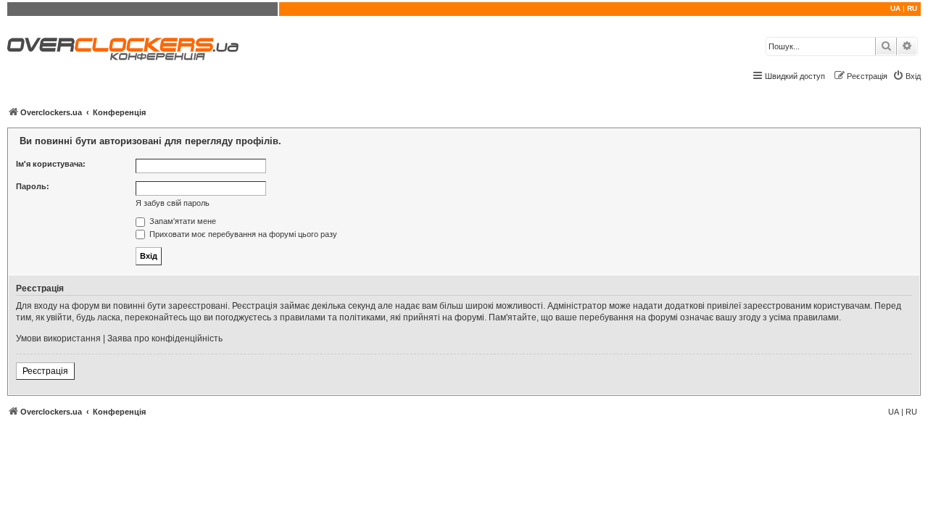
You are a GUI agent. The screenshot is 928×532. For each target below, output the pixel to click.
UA (895, 8)
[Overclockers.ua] (123, 49)
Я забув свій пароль (173, 203)
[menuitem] (906, 76)
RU (912, 8)
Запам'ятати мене (181, 221)
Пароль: (32, 186)
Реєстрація (45, 371)
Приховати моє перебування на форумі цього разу (242, 234)
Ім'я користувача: (51, 163)
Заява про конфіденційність (165, 338)
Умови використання (58, 338)
